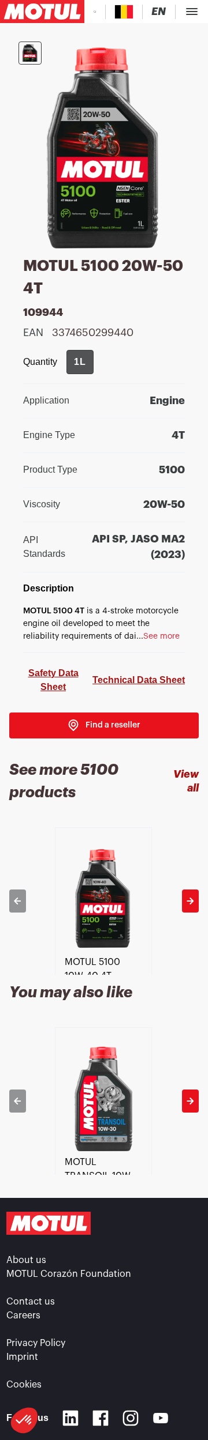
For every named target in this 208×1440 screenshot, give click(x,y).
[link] (104, 725)
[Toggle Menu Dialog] (192, 11)
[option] (104, 901)
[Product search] (94, 11)
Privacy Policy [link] (35, 1343)
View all (186, 781)
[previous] (17, 901)
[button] (24, 1420)
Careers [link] (23, 1315)
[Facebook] (100, 1418)
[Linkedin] (70, 1418)
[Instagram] (130, 1418)
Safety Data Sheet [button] (53, 680)
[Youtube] (161, 1418)
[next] (190, 901)
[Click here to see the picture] (30, 53)
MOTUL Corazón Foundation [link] (68, 1274)
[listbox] (104, 901)
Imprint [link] (22, 1357)
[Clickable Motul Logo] (42, 11)
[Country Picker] (124, 11)
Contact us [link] (30, 1301)
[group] (80, 362)
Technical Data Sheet (138, 680)
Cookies (24, 1384)
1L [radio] (80, 362)
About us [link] (26, 1260)
